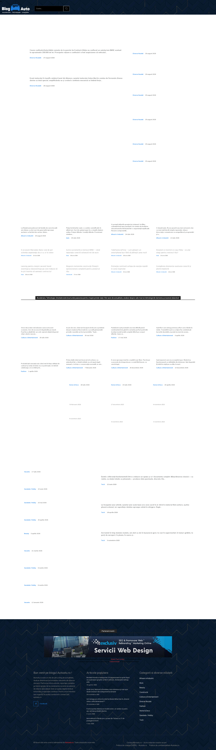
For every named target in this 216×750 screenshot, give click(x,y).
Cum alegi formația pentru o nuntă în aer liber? (129, 354)
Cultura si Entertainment (29, 337)
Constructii (69, 274)
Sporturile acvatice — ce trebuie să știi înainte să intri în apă (54, 483)
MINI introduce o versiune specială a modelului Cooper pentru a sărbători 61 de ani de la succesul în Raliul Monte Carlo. (161, 66)
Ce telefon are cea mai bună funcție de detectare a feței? (138, 523)
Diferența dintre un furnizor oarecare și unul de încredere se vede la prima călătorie (85, 220)
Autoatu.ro (69, 742)
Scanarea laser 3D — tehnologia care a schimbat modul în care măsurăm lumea (147, 467)
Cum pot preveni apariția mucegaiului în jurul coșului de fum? (128, 415)
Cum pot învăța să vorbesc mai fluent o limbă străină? (85, 354)
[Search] (66, 8)
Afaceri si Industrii (27, 236)
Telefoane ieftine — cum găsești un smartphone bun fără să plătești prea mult (129, 251)
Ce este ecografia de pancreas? (43, 499)
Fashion (113, 337)
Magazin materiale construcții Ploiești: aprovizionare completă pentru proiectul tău (83, 269)
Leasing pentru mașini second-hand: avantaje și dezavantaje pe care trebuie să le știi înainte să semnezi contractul (39, 269)
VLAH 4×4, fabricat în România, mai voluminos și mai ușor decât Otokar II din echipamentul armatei (107, 690)
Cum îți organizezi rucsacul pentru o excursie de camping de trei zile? (53, 545)
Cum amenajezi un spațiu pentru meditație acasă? (170, 376)
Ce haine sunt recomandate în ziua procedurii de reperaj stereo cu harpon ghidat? (54, 514)
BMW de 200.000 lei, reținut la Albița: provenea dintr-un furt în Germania (75, 41)
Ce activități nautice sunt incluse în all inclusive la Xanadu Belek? (54, 466)
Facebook (43, 703)
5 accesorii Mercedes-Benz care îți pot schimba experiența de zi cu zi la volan (37, 251)
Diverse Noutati (35, 58)
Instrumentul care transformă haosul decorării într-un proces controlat (40, 319)
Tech (103, 484)
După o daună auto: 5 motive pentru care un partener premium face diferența (174, 220)
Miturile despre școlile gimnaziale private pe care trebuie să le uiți (82, 319)
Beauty (26, 533)
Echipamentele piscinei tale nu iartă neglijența (130, 218)
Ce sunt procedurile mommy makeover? (48, 530)
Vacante (27, 472)
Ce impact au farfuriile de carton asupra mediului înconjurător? (37, 220)
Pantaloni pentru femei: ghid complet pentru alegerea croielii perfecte (129, 319)
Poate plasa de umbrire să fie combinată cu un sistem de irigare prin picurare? (170, 398)
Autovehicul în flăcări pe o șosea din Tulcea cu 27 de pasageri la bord (105, 719)
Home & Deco (74, 385)
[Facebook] (36, 703)
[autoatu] (16, 8)
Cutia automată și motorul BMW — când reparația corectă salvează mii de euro (83, 251)
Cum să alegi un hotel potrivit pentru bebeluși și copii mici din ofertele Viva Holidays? (54, 596)
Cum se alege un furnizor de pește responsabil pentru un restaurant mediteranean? (127, 398)
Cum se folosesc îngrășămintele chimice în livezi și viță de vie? (168, 415)
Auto (67, 238)
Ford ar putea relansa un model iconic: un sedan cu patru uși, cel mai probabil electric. (107, 710)
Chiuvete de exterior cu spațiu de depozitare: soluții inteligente (86, 398)
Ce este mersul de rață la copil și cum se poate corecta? (52, 562)
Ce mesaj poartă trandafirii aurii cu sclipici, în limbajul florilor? (173, 319)
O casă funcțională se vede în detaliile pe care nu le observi (86, 376)
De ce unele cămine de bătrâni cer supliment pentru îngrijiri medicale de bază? (56, 579)
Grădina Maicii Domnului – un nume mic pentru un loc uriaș (174, 354)
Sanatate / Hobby (30, 489)
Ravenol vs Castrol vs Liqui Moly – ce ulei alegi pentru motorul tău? (173, 251)
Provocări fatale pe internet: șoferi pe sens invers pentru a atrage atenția (159, 155)
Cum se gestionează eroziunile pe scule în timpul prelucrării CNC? (148, 495)
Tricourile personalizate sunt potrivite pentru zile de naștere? (38, 355)
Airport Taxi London (117, 659)
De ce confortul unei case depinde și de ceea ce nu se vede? (129, 376)
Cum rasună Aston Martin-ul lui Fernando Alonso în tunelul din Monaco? (69, 69)
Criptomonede (115, 661)
